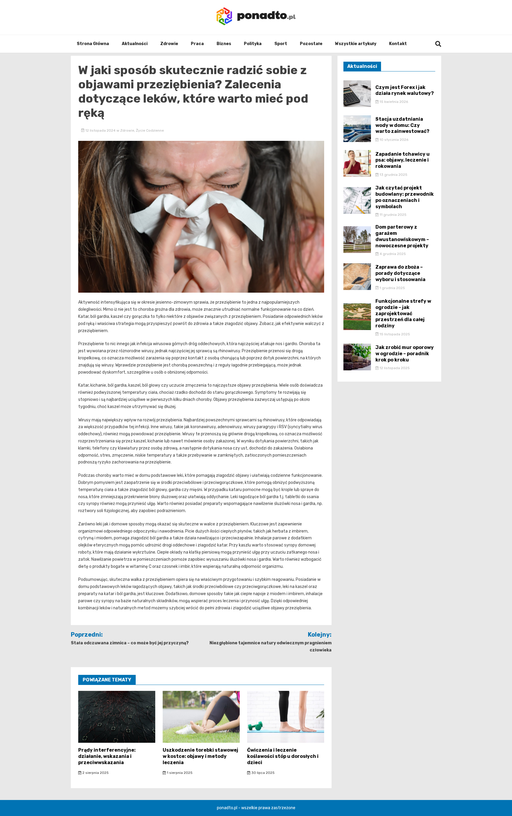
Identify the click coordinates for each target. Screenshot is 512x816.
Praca (197, 43)
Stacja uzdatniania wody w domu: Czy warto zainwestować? (402, 125)
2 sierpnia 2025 (95, 773)
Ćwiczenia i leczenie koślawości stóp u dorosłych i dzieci (283, 756)
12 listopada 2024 (100, 130)
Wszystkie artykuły (355, 43)
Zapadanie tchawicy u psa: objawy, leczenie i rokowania (402, 160)
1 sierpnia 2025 (179, 773)
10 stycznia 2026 (393, 140)
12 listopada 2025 (394, 368)
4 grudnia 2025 (392, 254)
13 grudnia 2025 (393, 175)
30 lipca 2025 (262, 773)
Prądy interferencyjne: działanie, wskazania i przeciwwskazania (107, 756)
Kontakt (398, 43)
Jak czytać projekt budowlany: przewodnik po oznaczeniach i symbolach (404, 197)
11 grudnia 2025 (393, 215)
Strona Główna (93, 43)
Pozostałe (311, 43)
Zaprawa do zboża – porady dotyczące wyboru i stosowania (400, 273)
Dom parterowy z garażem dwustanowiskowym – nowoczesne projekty (402, 236)
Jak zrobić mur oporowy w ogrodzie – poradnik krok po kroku (404, 354)
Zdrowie (169, 43)
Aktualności (135, 43)
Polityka (253, 43)
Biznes (224, 43)
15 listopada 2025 (394, 334)
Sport (280, 43)
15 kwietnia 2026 (393, 102)
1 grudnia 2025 (392, 288)
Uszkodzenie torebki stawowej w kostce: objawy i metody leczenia (200, 756)
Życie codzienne (150, 130)
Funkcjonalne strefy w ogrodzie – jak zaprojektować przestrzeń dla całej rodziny (403, 313)
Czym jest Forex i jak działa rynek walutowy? (404, 90)
